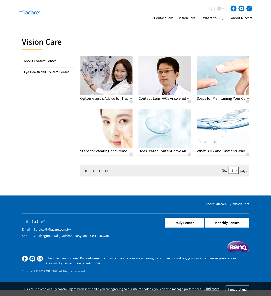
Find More (211, 288)
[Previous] (93, 171)
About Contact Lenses (40, 60)
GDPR (97, 263)
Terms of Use (73, 263)
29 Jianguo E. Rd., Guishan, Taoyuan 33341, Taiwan (71, 235)
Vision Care (241, 203)
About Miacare (216, 203)
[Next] (99, 171)
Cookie (87, 263)
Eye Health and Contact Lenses (46, 71)
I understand (237, 289)
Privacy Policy (54, 263)
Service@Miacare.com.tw (52, 229)
